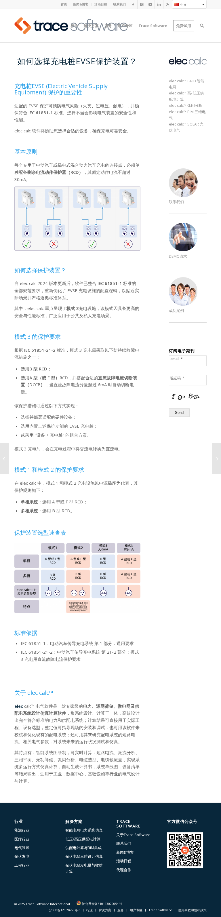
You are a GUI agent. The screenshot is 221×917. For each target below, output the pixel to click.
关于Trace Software (133, 834)
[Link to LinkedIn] (159, 4)
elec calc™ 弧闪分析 (185, 105)
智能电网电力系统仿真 (84, 830)
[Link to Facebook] (133, 4)
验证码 (177, 378)
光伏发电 (21, 856)
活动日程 (100, 4)
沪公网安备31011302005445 (102, 903)
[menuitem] (64, 4)
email (176, 358)
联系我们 (119, 4)
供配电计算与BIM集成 (83, 847)
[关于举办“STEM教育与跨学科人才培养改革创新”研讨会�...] (216, 458)
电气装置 (21, 847)
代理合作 (123, 869)
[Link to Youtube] (150, 4)
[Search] (202, 25)
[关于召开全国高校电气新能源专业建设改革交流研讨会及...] (4, 458)
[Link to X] (142, 4)
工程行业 (21, 865)
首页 (64, 4)
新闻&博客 (80, 4)
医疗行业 (21, 839)
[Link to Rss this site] (167, 4)
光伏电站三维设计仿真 (84, 856)
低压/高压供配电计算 (82, 839)
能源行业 (21, 830)
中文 (179, 5)
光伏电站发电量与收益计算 (84, 868)
